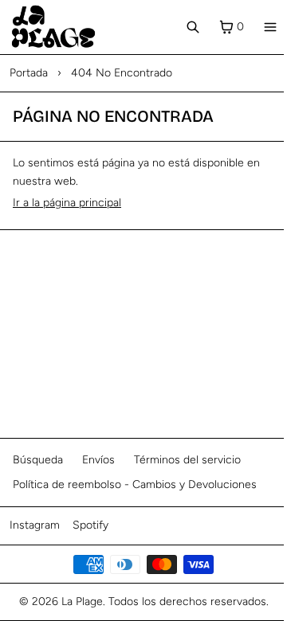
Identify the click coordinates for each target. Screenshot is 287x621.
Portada (29, 73)
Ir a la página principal (67, 202)
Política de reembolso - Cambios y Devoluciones (135, 484)
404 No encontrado (121, 73)
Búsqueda (38, 460)
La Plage (82, 601)
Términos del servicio (187, 460)
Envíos (98, 460)
